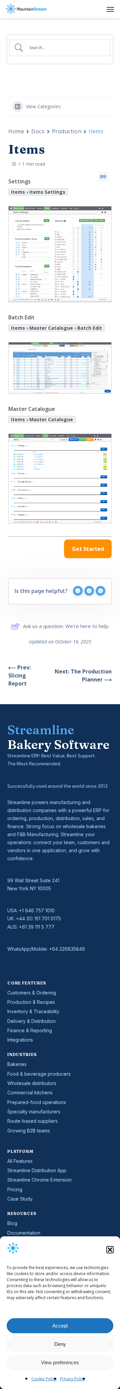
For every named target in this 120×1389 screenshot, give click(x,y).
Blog (12, 1223)
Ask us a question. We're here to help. (66, 626)
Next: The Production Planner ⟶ (83, 675)
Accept (60, 1326)
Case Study (20, 1199)
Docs (37, 131)
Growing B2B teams (28, 1130)
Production (67, 131)
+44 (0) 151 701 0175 (38, 918)
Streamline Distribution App (36, 1170)
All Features (20, 1161)
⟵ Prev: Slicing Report (19, 675)
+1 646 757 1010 (37, 910)
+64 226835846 (67, 949)
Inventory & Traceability (33, 1011)
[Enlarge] (103, 214)
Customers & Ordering (31, 992)
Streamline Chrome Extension (39, 1180)
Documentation (23, 1233)
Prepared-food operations (36, 1102)
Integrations (20, 1040)
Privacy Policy (72, 1379)
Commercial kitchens (30, 1092)
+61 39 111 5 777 (36, 927)
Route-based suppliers (32, 1121)
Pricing (14, 1189)
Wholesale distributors (31, 1083)
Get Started (88, 549)
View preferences (60, 1362)
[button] (110, 1249)
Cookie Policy (44, 1379)
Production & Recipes (31, 1002)
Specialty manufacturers (33, 1111)
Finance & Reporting (29, 1030)
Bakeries (17, 1064)
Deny (60, 1344)
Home (16, 131)
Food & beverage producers (39, 1074)
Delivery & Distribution (31, 1021)
